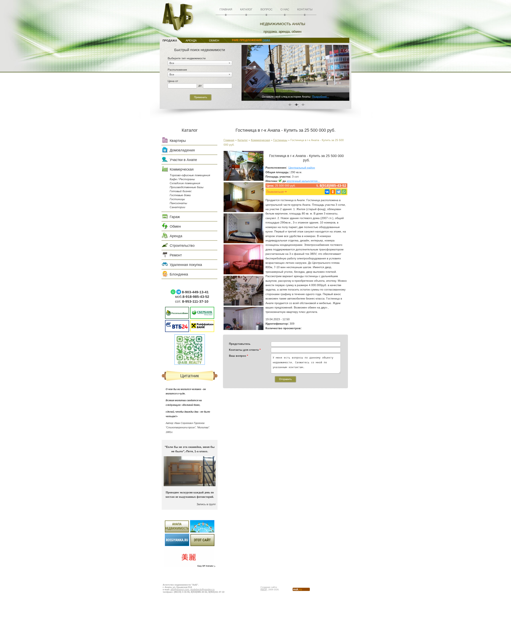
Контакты (304, 9)
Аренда (176, 236)
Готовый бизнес (181, 191)
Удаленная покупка (186, 265)
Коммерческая (260, 140)
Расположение (177, 69)
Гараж (175, 217)
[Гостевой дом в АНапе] (243, 179)
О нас (284, 9)
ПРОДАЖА (169, 40)
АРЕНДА (191, 40)
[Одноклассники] (332, 191)
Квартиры (178, 141)
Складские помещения (185, 183)
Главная (226, 9)
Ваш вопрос (238, 355)
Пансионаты (178, 203)
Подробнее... (320, 96)
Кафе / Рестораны (182, 179)
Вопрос (266, 9)
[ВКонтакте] (327, 191)
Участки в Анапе (183, 160)
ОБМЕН (214, 40)
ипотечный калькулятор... (303, 181)
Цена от (173, 81)
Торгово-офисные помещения (190, 175)
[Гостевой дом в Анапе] (243, 273)
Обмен (175, 226)
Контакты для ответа (244, 349)
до (200, 85)
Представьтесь (240, 343)
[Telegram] (338, 191)
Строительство (182, 246)
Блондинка (179, 274)
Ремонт (176, 255)
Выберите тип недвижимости (187, 58)
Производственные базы (186, 187)
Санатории (177, 207)
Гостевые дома (180, 195)
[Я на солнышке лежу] (190, 543)
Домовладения (182, 150)
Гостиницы (280, 140)
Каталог (246, 9)
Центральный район (301, 167)
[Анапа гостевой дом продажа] (243, 242)
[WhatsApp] (344, 191)
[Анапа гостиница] (243, 211)
